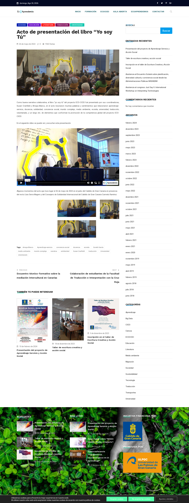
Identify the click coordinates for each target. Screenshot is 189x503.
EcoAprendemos (139, 11)
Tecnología (130, 380)
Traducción (62, 25)
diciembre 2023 (132, 129)
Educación (34, 25)
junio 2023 (130, 141)
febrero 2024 (131, 123)
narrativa (54, 251)
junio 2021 (130, 221)
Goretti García (98, 247)
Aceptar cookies (116, 499)
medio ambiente (24, 251)
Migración (130, 362)
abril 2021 (130, 234)
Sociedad (129, 368)
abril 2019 (130, 271)
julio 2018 (130, 289)
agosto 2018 (131, 283)
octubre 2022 (131, 178)
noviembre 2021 (132, 203)
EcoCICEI (104, 11)
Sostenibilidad (131, 374)
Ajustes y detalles (166, 499)
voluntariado (22, 255)
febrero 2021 (131, 240)
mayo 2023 (130, 147)
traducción (93, 251)
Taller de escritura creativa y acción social (143, 58)
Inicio (78, 11)
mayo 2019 (130, 265)
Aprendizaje (131, 312)
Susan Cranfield (79, 251)
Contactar (158, 11)
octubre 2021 (131, 209)
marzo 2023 (131, 154)
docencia (76, 247)
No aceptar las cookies (141, 499)
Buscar (130, 25)
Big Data (129, 318)
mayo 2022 (130, 191)
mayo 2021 (130, 228)
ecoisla (86, 247)
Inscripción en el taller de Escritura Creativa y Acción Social (101, 340)
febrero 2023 (131, 160)
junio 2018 (130, 296)
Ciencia (129, 331)
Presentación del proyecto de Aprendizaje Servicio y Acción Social (32, 353)
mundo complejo (40, 251)
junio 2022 (130, 184)
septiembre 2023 (133, 135)
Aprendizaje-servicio (44, 247)
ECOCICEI (22, 25)
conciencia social (62, 247)
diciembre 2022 (132, 166)
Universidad (77, 25)
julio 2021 (130, 215)
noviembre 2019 (132, 259)
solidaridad (65, 251)
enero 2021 (130, 246)
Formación (90, 11)
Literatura (48, 25)
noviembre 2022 (132, 172)
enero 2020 (130, 252)
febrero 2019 (131, 277)
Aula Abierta (120, 11)
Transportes (131, 392)
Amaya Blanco (28, 247)
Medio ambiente (132, 355)
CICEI (128, 325)
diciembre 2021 (132, 197)
